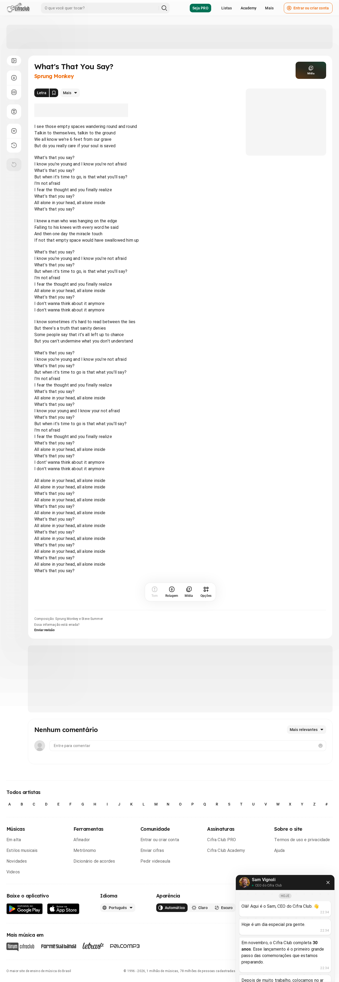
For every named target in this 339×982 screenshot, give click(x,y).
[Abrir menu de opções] (13, 60)
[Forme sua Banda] (58, 946)
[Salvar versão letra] (54, 93)
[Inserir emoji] (320, 745)
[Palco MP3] (125, 946)
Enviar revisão (44, 630)
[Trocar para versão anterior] (14, 145)
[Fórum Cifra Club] (20, 947)
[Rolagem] (14, 77)
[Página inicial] (18, 8)
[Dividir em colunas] (14, 92)
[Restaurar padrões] (13, 164)
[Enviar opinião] (14, 130)
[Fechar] (328, 882)
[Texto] (14, 111)
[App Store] (63, 908)
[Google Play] (24, 908)
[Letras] (93, 946)
